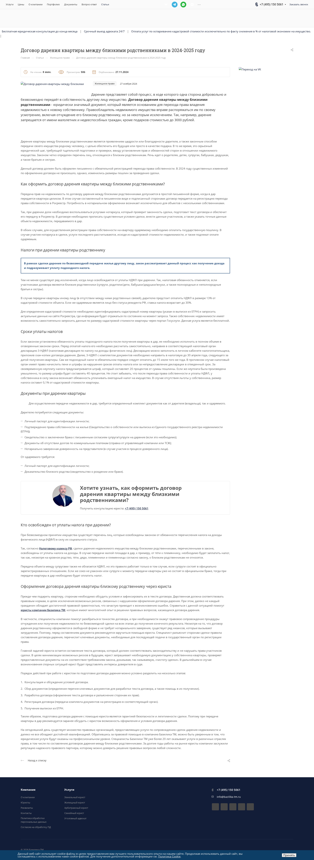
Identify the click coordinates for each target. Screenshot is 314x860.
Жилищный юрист (74, 802)
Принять (289, 855)
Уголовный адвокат (75, 818)
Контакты (26, 813)
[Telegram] (175, 4)
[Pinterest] (250, 806)
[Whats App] (183, 4)
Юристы (25, 802)
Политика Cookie (169, 856)
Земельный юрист (74, 797)
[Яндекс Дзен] (192, 4)
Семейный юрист (74, 813)
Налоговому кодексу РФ (55, 548)
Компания (28, 789)
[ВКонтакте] (166, 4)
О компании (28, 797)
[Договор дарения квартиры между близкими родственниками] (52, 83)
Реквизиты (27, 807)
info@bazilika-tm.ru (229, 797)
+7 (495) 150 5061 (271, 4)
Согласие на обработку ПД (36, 827)
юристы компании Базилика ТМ (43, 610)
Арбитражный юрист (76, 807)
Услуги (69, 789)
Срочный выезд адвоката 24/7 (104, 31)
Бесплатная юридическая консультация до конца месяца (39, 31)
